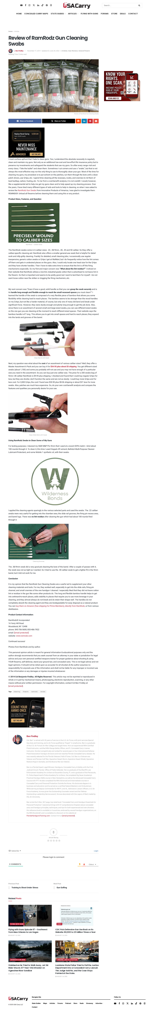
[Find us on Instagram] (29, 5)
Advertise (99, 1003)
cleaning (17, 692)
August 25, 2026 (15, 935)
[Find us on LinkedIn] (38, 5)
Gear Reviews (73, 51)
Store (75, 1003)
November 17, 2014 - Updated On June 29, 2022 (43, 51)
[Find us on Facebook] (25, 5)
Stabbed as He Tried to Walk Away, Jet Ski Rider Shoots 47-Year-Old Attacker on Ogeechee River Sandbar (28, 968)
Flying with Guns (17, 924)
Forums (60, 1003)
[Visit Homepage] (77, 5)
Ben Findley (19, 51)
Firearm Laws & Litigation (67, 960)
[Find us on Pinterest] (47, 5)
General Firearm (84, 51)
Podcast (68, 1003)
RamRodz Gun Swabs (27, 190)
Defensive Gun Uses (17, 960)
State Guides (36, 1003)
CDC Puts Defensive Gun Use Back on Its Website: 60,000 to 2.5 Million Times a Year (75, 931)
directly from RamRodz (75, 606)
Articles (16, 31)
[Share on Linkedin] (84, 121)
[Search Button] (139, 5)
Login (96, 851)
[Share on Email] (96, 121)
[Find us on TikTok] (42, 5)
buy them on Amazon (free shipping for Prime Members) (40, 606)
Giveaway (89, 1003)
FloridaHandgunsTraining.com (38, 816)
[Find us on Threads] (51, 5)
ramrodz (34, 692)
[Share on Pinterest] (90, 121)
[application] (53, 481)
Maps (45, 1003)
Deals (82, 1003)
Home (19, 13)
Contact (133, 13)
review (42, 692)
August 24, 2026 (61, 976)
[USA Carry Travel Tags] (122, 86)
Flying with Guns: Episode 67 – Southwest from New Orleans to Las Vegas (27, 931)
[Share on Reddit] (78, 121)
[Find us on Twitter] (34, 5)
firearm (26, 692)
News (59, 924)
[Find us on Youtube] (21, 5)
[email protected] (21, 632)
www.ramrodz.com (24, 635)
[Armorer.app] (26, 142)
